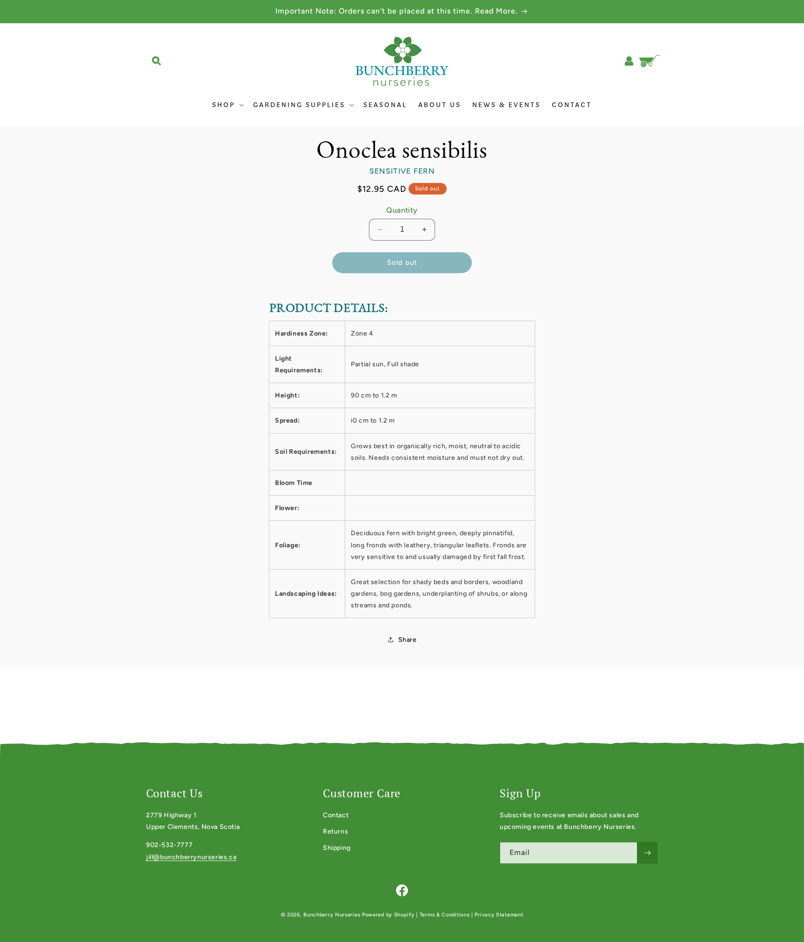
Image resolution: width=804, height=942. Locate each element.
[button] (156, 61)
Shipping (337, 848)
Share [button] (407, 640)
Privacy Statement (499, 915)
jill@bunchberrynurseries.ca (191, 857)
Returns (335, 831)
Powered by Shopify (388, 915)
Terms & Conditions (445, 915)
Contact (335, 815)
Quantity (401, 210)
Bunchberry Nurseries (332, 915)
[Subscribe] (647, 853)
